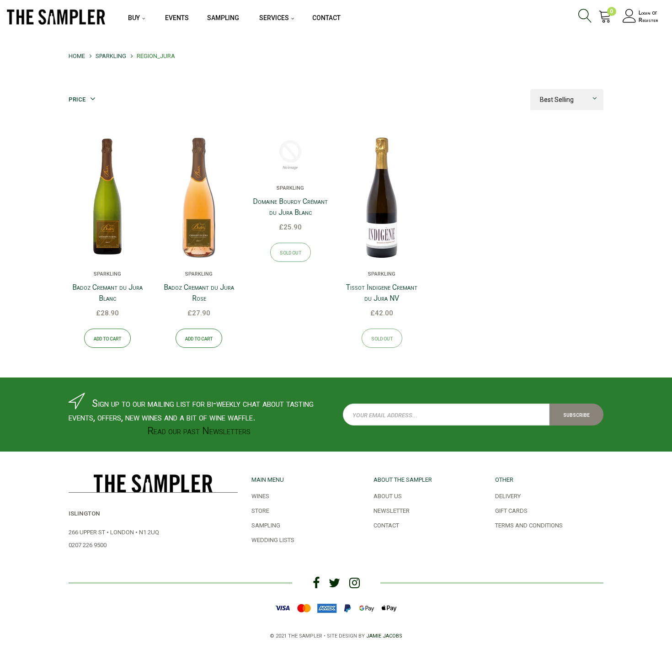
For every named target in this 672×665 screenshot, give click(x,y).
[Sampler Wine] (56, 16)
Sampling (265, 525)
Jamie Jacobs (384, 635)
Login (645, 13)
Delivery (508, 495)
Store (260, 510)
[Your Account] (629, 17)
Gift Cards (511, 510)
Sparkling (107, 273)
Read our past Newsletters (199, 430)
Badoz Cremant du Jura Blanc (107, 293)
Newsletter (391, 510)
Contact (386, 525)
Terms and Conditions (529, 525)
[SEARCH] (586, 17)
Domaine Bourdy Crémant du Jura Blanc (290, 207)
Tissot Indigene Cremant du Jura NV (381, 293)
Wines (260, 495)
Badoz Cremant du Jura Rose (199, 293)
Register (648, 20)
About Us (387, 495)
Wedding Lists (272, 539)
